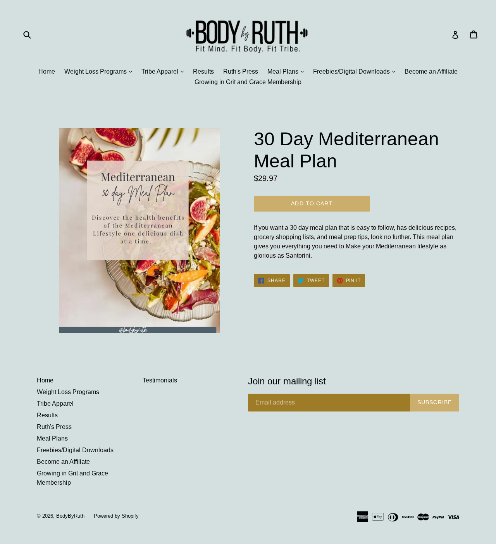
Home (46, 71)
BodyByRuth (70, 516)
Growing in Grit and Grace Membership (248, 82)
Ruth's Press (240, 71)
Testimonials (160, 380)
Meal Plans (287, 71)
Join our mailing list (287, 381)
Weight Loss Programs (100, 71)
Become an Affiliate (431, 71)
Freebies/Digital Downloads (356, 71)
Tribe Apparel (164, 71)
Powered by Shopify (116, 516)
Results (203, 71)
